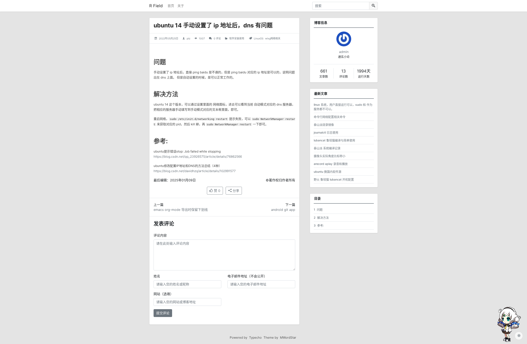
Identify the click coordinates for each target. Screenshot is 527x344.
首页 (171, 6)
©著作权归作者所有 (280, 180)
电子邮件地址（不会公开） (247, 276)
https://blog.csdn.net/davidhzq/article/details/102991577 (195, 171)
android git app (283, 210)
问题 (318, 209)
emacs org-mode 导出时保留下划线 (181, 210)
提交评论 (162, 313)
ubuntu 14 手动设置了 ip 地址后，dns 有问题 (213, 25)
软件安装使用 (236, 38)
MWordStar (288, 337)
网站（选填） (163, 294)
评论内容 (160, 235)
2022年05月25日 (168, 38)
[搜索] (373, 6)
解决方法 (321, 217)
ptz (188, 38)
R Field (156, 5)
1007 (202, 38)
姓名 (157, 276)
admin (344, 52)
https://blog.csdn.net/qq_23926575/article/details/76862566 (198, 156)
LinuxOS (259, 38)
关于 (180, 6)
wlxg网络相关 (272, 38)
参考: (319, 225)
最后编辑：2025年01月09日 (175, 180)
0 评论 (217, 38)
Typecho (255, 337)
